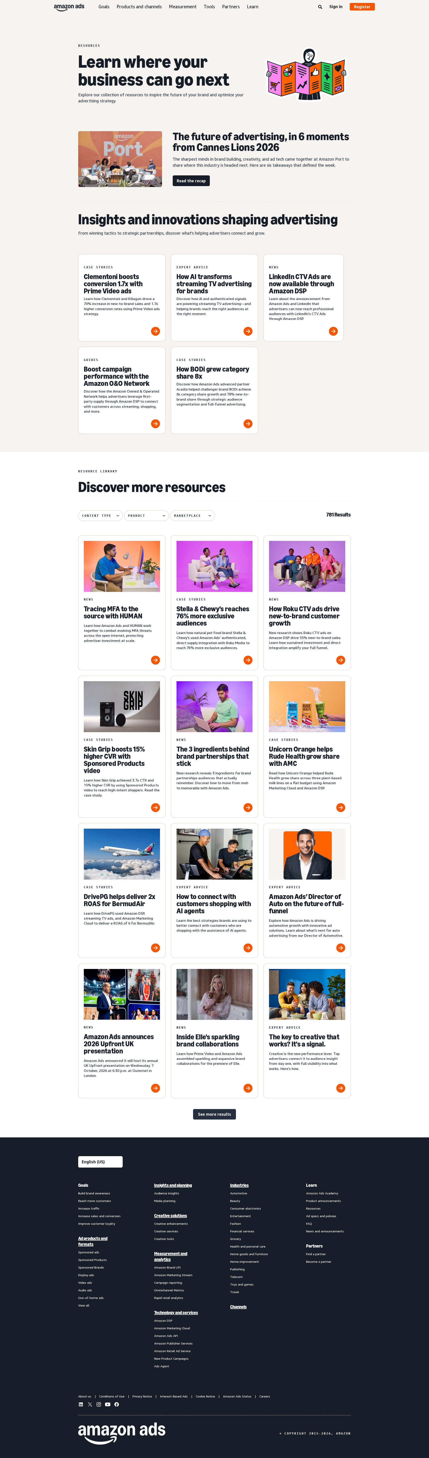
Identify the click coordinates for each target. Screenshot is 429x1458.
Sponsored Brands (91, 1267)
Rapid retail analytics (168, 1298)
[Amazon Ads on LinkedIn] (81, 1405)
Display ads (86, 1275)
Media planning (164, 1201)
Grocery (235, 1239)
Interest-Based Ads (174, 1396)
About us (84, 1396)
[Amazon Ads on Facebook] (116, 1405)
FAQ (309, 1223)
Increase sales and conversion (99, 1216)
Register (362, 6)
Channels (238, 1306)
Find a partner (316, 1254)
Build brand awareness (94, 1193)
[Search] (320, 7)
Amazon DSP (163, 1320)
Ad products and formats (92, 1241)
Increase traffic (88, 1208)
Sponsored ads (88, 1252)
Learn (252, 6)
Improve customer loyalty (96, 1223)
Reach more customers (94, 1201)
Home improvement (244, 1261)
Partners (231, 6)
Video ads (85, 1282)
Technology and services (176, 1312)
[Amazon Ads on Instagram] (98, 1405)
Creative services (166, 1231)
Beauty (235, 1201)
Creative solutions (170, 1215)
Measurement (183, 6)
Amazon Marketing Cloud (172, 1328)
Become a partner (318, 1261)
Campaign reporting (168, 1282)
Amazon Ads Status (237, 1396)
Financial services (242, 1231)
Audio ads (85, 1290)
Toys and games (242, 1284)
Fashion (235, 1223)
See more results (214, 1114)
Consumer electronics (245, 1208)
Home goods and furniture (249, 1254)
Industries (239, 1185)
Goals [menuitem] (83, 1185)
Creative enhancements (171, 1223)
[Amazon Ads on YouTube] (107, 1405)
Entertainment (240, 1216)
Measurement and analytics (170, 1256)
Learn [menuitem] (311, 1185)
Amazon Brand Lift (167, 1267)
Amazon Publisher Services (173, 1343)
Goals (104, 6)
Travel (234, 1292)
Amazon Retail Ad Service (172, 1351)
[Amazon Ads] (65, 6)
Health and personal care (247, 1246)
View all (83, 1305)
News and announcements (325, 1231)
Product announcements (323, 1201)
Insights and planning (173, 1185)
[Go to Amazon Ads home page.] (121, 1433)
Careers (264, 1396)
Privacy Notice (142, 1396)
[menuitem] (100, 1275)
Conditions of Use (111, 1396)
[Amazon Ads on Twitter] (90, 1405)
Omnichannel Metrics (169, 1290)
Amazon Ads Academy (322, 1193)
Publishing (237, 1269)
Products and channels (139, 6)
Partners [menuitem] (314, 1246)
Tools (209, 6)
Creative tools (164, 1239)
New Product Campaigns (171, 1358)
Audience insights (166, 1193)
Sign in (336, 6)
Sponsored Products (92, 1260)
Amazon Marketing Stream (173, 1275)
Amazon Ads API (166, 1336)
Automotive (238, 1193)
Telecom (236, 1277)
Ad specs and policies (321, 1216)
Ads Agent (161, 1366)
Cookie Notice (205, 1396)
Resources (313, 1208)
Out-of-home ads (91, 1298)
